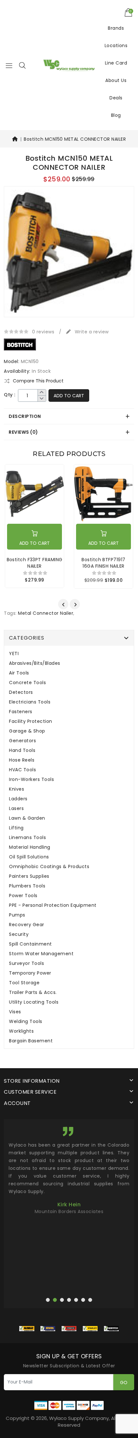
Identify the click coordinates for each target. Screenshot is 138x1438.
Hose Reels (21, 760)
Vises (15, 1012)
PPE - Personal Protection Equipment (53, 905)
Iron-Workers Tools (31, 779)
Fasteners (20, 712)
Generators (22, 741)
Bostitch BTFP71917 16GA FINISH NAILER (103, 562)
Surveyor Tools (26, 963)
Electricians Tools (29, 702)
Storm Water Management (41, 954)
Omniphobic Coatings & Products (49, 867)
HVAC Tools (22, 770)
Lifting (16, 828)
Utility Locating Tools (33, 1002)
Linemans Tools (27, 838)
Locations (116, 45)
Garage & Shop (27, 731)
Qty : (9, 395)
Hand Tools (22, 750)
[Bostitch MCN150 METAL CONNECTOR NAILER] (69, 254)
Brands (116, 28)
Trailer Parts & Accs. (33, 992)
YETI (14, 654)
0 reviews (43, 332)
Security (19, 934)
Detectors (21, 692)
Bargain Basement (31, 1041)
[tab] (69, 416)
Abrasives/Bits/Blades (34, 663)
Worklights (21, 1031)
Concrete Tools (27, 683)
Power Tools (23, 896)
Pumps (17, 915)
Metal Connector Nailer (45, 613)
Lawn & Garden (27, 818)
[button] (22, 65)
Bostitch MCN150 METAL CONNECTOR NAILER (75, 139)
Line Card (116, 63)
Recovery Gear (26, 925)
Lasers (16, 808)
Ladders (18, 799)
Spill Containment (30, 944)
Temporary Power (30, 973)
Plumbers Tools (27, 886)
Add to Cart (69, 395)
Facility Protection (30, 721)
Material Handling (29, 847)
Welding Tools (25, 1021)
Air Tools (19, 673)
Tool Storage (24, 983)
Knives (16, 789)
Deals (116, 98)
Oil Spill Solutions (29, 857)
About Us (115, 80)
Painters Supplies (29, 876)
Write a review (91, 332)
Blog (116, 115)
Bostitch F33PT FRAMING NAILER (35, 562)
